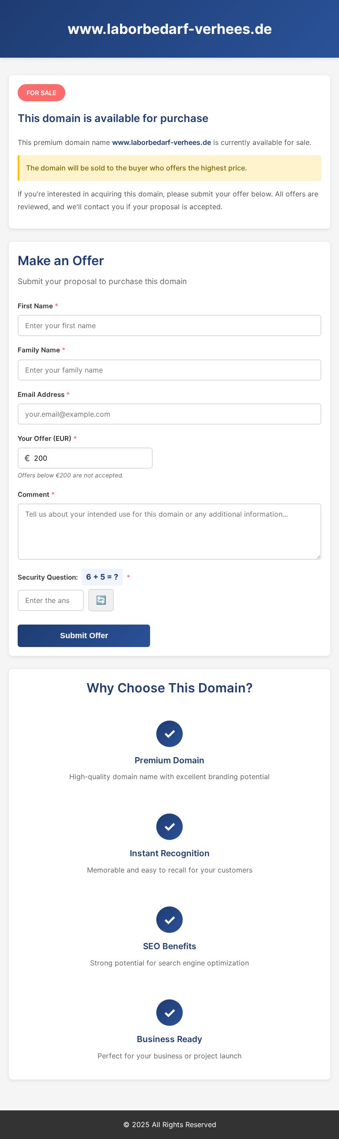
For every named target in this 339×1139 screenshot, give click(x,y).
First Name (38, 306)
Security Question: (74, 576)
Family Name (41, 350)
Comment (36, 494)
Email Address (44, 394)
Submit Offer (84, 635)
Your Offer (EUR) (47, 438)
